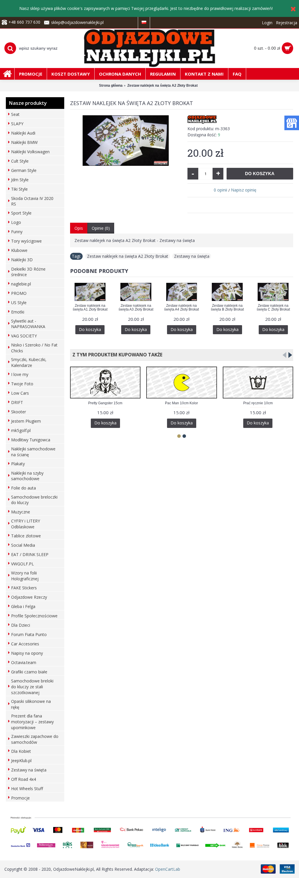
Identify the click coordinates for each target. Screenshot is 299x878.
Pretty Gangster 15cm (105, 403)
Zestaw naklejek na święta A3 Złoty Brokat (136, 307)
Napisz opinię (243, 190)
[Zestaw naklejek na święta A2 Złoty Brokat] (126, 140)
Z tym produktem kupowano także (116, 354)
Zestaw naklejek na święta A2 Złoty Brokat (127, 256)
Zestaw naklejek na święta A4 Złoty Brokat (181, 307)
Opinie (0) (101, 228)
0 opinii (220, 190)
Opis (78, 228)
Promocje (20, 798)
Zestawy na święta (191, 256)
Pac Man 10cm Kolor (181, 403)
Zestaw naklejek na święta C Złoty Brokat (273, 307)
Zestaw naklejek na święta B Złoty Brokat (227, 307)
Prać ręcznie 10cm (258, 403)
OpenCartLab (167, 869)
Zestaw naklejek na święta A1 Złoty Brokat (90, 307)
